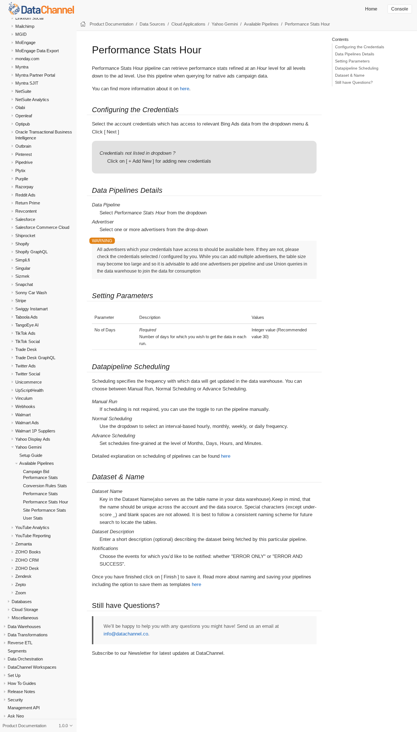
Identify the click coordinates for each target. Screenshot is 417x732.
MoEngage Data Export (37, 50)
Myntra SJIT (26, 83)
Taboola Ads (26, 317)
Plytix (20, 170)
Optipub (22, 124)
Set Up (14, 675)
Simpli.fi (22, 260)
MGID (21, 34)
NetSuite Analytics (32, 99)
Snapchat (24, 284)
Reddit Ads (25, 195)
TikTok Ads (25, 333)
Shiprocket (25, 235)
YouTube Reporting (32, 535)
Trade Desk (26, 349)
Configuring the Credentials (359, 47)
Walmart (23, 414)
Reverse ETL (20, 642)
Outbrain (23, 146)
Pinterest (23, 154)
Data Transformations (28, 634)
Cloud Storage (25, 609)
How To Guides (22, 683)
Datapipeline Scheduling (356, 68)
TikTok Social (27, 341)
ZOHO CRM (27, 560)
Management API (24, 707)
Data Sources (152, 24)
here (184, 88)
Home (371, 9)
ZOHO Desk (27, 568)
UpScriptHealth (29, 390)
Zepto (20, 584)
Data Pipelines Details (354, 54)
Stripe (20, 300)
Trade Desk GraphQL (35, 357)
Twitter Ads (25, 365)
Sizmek (22, 276)
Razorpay (24, 186)
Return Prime (27, 202)
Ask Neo (16, 716)
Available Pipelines (36, 463)
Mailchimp (24, 26)
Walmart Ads (27, 422)
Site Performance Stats (44, 510)
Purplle (21, 178)
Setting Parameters (352, 61)
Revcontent (26, 211)
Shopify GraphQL (31, 251)
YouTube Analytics (32, 527)
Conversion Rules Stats (45, 485)
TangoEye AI (27, 325)
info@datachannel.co (126, 634)
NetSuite (23, 91)
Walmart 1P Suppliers (35, 430)
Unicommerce (28, 382)
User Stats (33, 518)
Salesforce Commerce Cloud (42, 227)
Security (15, 699)
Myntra (21, 66)
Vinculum (24, 398)
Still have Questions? (354, 82)
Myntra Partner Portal (35, 75)
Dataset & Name (350, 75)
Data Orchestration (25, 658)
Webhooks (25, 406)
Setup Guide (30, 455)
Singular (22, 268)
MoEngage (25, 42)
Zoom (20, 592)
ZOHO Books (28, 551)
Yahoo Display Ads (32, 438)
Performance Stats (40, 493)
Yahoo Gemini (28, 447)
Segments (17, 651)
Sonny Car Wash (31, 292)
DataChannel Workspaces (32, 667)
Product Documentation (111, 24)
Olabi (20, 107)
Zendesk (23, 576)
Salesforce (25, 219)
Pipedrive (24, 162)
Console (399, 9)
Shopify (22, 243)
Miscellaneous (25, 617)
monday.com (27, 58)
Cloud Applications (188, 24)
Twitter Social (27, 373)
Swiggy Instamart (31, 308)
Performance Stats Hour (45, 501)
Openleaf (23, 115)
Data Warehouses (24, 626)
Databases (22, 601)
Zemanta (23, 543)
